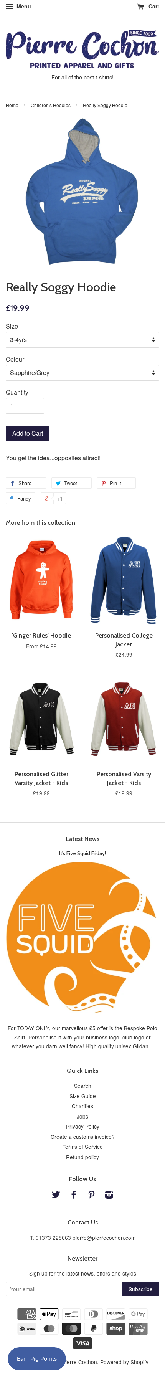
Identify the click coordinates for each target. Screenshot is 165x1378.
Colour (15, 359)
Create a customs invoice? (83, 1136)
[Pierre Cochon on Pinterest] (91, 1196)
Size (12, 326)
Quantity (17, 392)
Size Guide (82, 1096)
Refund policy (82, 1157)
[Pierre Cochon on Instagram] (109, 1196)
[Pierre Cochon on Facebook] (73, 1196)
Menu (23, 6)
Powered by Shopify (124, 1362)
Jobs (82, 1116)
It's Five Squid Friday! (82, 853)
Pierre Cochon (79, 1362)
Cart (153, 6)
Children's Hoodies (51, 105)
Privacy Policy (82, 1126)
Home (12, 105)
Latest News (82, 839)
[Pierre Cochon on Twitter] (56, 1196)
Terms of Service (83, 1146)
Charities (82, 1106)
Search (82, 1085)
